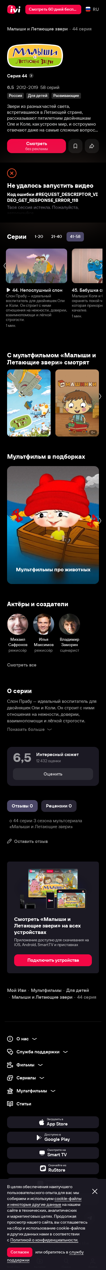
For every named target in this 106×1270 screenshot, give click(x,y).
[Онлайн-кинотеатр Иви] (15, 9)
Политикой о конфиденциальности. (44, 1239)
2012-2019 (27, 87)
